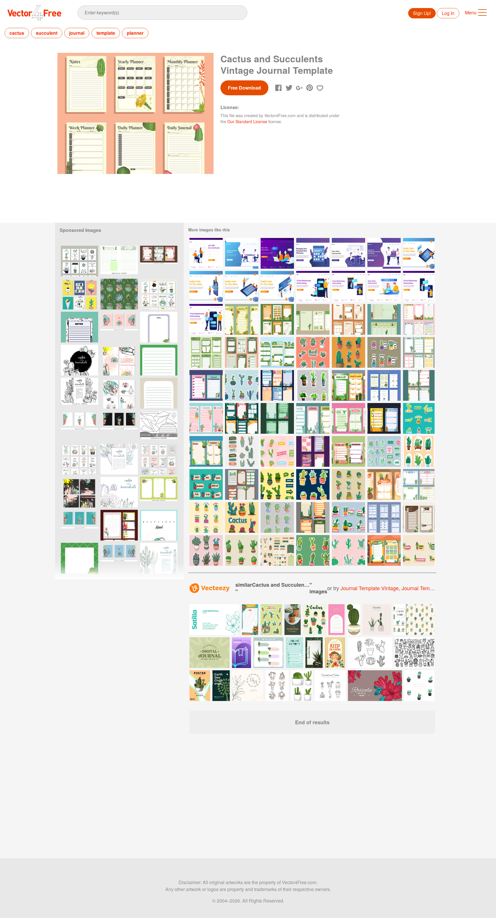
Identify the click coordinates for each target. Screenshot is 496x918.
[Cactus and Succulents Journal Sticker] (419, 550)
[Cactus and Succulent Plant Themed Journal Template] (348, 451)
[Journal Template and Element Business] (384, 517)
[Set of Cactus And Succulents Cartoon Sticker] (206, 550)
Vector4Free (35, 12)
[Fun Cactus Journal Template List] (384, 550)
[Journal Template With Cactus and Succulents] (241, 319)
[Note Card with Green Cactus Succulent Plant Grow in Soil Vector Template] (158, 492)
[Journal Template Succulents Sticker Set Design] (206, 517)
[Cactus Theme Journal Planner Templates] (384, 319)
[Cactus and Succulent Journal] (419, 352)
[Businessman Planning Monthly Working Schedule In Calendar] (313, 253)
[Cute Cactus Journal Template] (348, 418)
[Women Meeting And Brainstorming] (277, 253)
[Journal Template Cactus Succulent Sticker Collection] (313, 484)
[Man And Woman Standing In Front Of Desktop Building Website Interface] (277, 286)
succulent (46, 33)
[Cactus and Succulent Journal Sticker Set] (419, 451)
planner (135, 33)
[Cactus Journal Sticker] (348, 517)
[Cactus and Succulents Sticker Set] (348, 352)
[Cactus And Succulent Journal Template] (277, 319)
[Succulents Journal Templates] (206, 352)
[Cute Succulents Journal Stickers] (277, 550)
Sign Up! (422, 13)
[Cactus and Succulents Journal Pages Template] (313, 451)
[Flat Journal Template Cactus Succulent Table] (384, 484)
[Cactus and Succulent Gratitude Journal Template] (241, 484)
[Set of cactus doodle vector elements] (415, 652)
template (105, 33)
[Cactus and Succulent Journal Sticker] (206, 484)
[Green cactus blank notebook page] (158, 360)
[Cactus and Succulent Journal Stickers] (384, 352)
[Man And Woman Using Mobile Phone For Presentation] (206, 286)
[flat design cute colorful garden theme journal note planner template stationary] (119, 525)
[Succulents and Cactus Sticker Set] (348, 550)
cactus (16, 33)
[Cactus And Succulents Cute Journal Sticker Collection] (384, 451)
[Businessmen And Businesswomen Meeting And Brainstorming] (241, 253)
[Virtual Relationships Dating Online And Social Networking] (384, 253)
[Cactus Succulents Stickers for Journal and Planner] (313, 352)
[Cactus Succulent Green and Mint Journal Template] (313, 319)
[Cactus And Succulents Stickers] (419, 418)
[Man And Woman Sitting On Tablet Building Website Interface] (419, 253)
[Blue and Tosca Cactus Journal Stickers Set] (241, 385)
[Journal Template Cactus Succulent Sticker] (313, 550)
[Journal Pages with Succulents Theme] (419, 517)
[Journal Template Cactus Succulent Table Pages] (348, 385)
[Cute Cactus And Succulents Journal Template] (277, 385)
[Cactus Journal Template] (348, 319)
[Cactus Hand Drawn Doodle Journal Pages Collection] (206, 418)
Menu (470, 12)
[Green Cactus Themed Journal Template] (419, 385)
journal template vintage (369, 588)
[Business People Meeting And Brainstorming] (348, 253)
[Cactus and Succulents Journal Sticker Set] (277, 451)
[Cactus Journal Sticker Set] (277, 517)
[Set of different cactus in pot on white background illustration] (301, 685)
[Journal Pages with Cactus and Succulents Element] (206, 385)
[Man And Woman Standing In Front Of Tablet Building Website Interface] (241, 286)
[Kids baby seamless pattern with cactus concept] (414, 619)
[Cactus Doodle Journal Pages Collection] (313, 418)
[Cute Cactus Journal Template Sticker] (241, 451)
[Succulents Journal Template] (384, 385)
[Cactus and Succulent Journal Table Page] (277, 352)
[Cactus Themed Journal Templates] (419, 484)
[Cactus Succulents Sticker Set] (348, 484)
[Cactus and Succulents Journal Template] (206, 451)
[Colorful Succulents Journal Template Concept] (419, 319)
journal (76, 33)
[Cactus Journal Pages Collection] (277, 418)
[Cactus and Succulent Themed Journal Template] (384, 418)
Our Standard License (247, 121)
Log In (448, 13)
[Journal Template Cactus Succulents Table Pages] (313, 517)
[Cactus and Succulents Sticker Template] (241, 517)
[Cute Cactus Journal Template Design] (158, 261)
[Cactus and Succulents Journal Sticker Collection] (241, 550)
